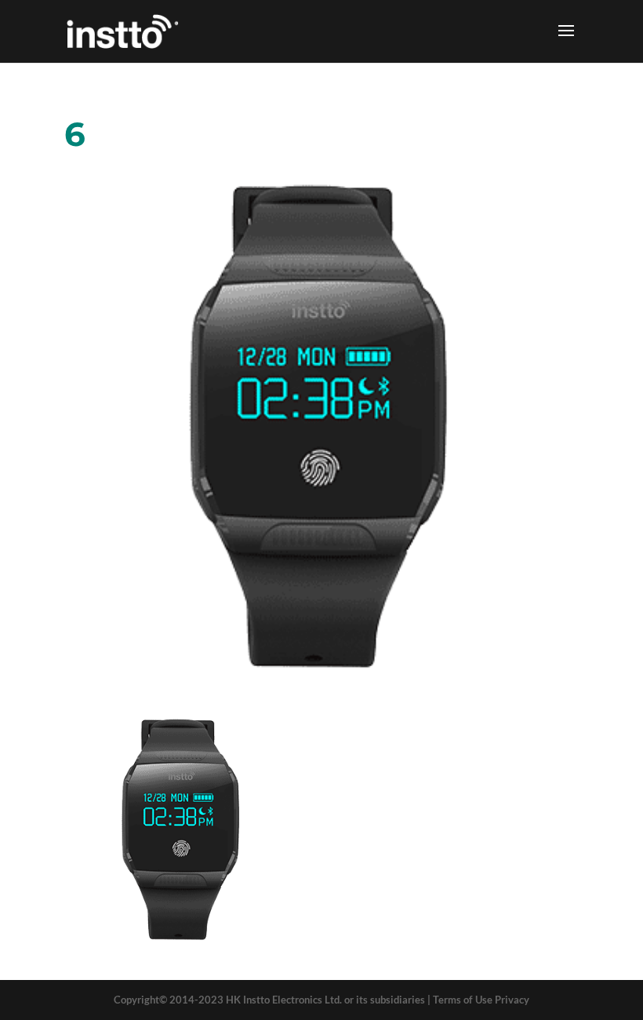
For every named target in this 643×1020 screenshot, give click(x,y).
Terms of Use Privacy (481, 999)
